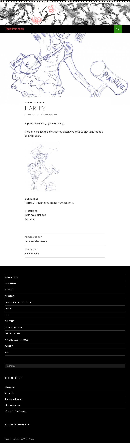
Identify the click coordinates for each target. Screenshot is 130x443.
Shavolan (10, 386)
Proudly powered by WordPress (19, 439)
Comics (9, 289)
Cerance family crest (16, 411)
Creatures (10, 283)
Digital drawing (13, 327)
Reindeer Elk (32, 251)
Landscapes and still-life (18, 302)
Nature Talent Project (17, 340)
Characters (32, 102)
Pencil (8, 308)
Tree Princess (14, 29)
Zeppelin (9, 393)
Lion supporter (13, 405)
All (6, 352)
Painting (9, 321)
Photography (12, 333)
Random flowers (13, 399)
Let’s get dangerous (36, 239)
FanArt (9, 346)
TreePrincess (50, 114)
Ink (42, 102)
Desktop (9, 296)
